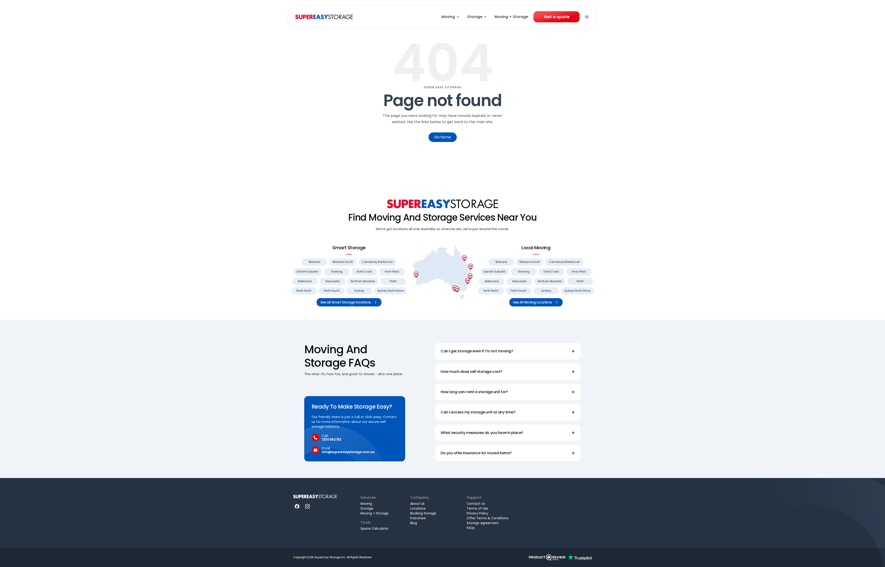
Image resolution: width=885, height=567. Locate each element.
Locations (418, 508)
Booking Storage (423, 513)
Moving (448, 16)
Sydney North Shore (391, 291)
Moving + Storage (511, 16)
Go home (442, 137)
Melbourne (305, 281)
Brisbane (314, 262)
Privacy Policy (477, 513)
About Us (417, 503)
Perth (393, 281)
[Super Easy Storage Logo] (442, 203)
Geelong (336, 271)
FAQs (471, 527)
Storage (474, 16)
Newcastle (332, 281)
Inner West (392, 271)
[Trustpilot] (580, 557)
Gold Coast (364, 271)
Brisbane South (343, 262)
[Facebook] (297, 506)
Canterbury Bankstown (377, 262)
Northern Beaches (363, 281)
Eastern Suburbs (308, 271)
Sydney (359, 291)
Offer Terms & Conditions (487, 518)
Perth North (304, 291)
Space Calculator (374, 528)
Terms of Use (477, 508)
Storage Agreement (483, 523)
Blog (413, 523)
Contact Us (476, 503)
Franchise (418, 518)
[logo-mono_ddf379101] (547, 557)
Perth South (331, 291)
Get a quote (556, 17)
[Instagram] (308, 506)
